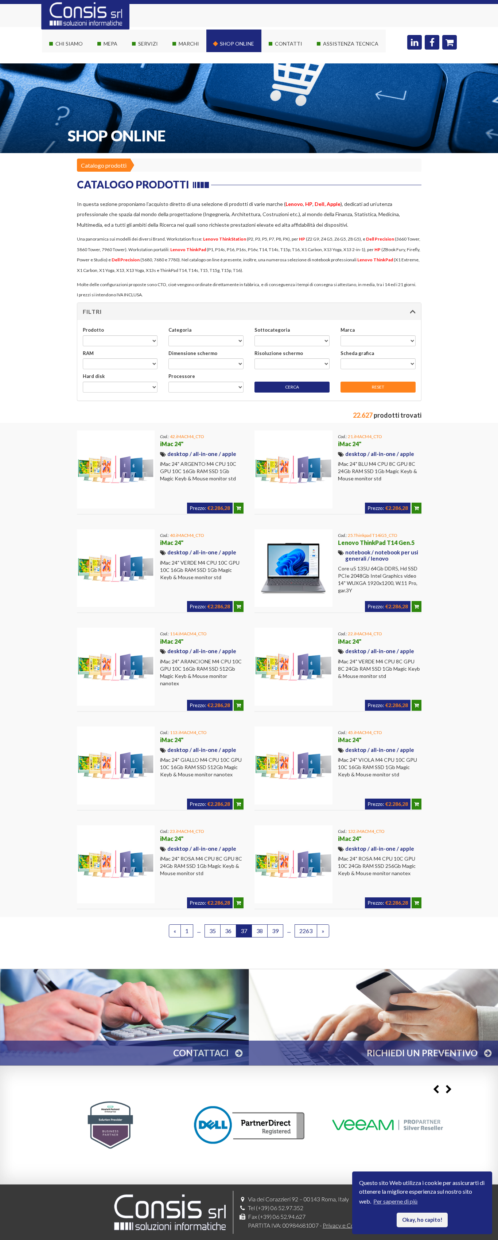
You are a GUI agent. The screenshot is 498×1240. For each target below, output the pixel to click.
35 (212, 930)
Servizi (148, 43)
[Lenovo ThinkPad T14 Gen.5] (293, 568)
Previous (435, 1089)
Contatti (288, 43)
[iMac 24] (116, 469)
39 (275, 930)
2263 (305, 930)
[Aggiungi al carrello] (239, 508)
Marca (348, 330)
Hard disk (94, 376)
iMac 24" (171, 443)
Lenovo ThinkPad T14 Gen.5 (376, 542)
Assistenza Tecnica (350, 43)
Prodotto (93, 330)
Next (448, 1089)
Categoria (179, 330)
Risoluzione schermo (278, 353)
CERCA (292, 387)
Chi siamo (69, 43)
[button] (249, 311)
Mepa (110, 43)
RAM (88, 353)
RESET (378, 387)
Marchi (189, 43)
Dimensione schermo (192, 353)
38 (259, 930)
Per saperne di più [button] (395, 1201)
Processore (181, 376)
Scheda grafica (357, 353)
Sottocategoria (272, 330)
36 (228, 930)
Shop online (237, 43)
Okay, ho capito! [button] (422, 1220)
